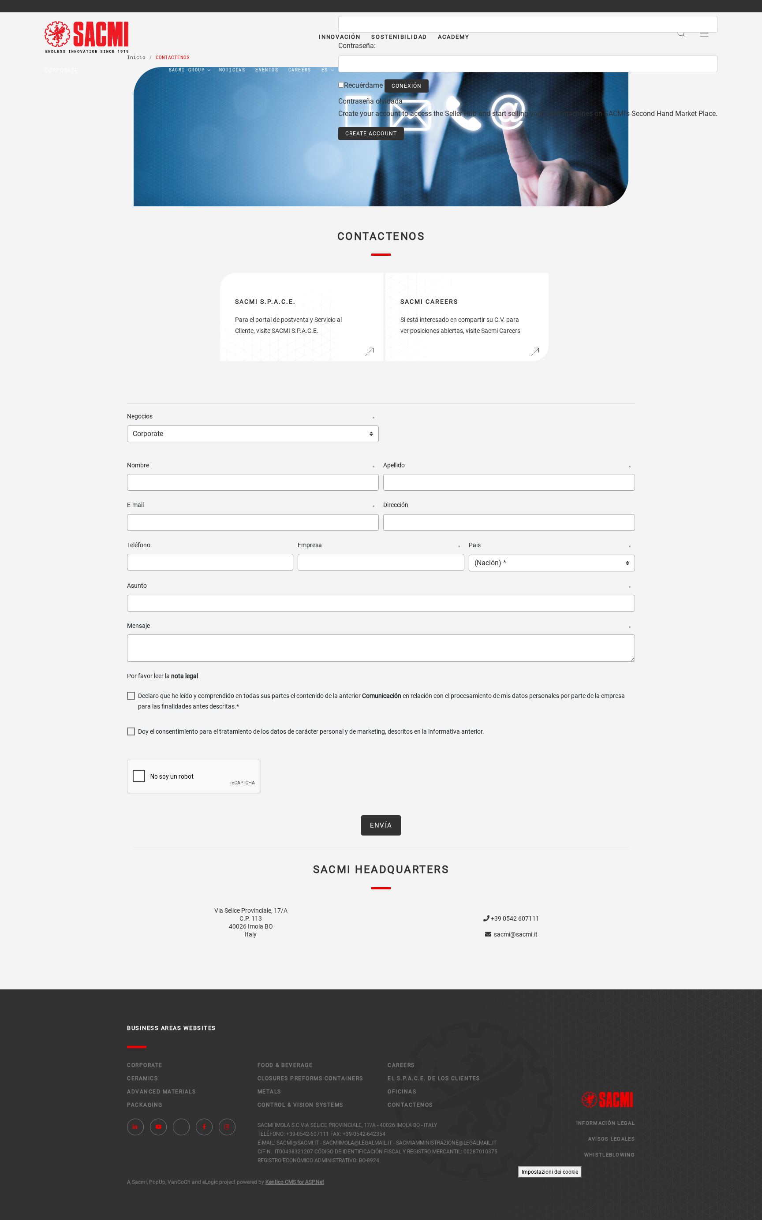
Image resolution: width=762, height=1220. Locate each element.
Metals (269, 1092)
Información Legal (605, 1123)
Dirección (395, 504)
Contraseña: (357, 45)
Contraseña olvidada (370, 101)
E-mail (250, 505)
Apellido (507, 466)
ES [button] (324, 70)
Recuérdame (363, 85)
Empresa (378, 545)
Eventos (266, 70)
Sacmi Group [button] (187, 70)
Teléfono (138, 544)
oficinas (402, 1092)
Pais (550, 545)
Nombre (250, 466)
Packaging (145, 1105)
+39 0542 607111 (514, 918)
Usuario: (351, 6)
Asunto (379, 586)
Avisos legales (611, 1139)
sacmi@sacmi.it (514, 934)
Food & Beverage (285, 1065)
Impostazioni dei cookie (550, 1172)
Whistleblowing (609, 1155)
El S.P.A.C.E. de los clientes (434, 1078)
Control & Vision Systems (301, 1105)
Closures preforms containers (310, 1078)
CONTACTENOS (410, 1105)
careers (299, 70)
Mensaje (379, 626)
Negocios (250, 417)
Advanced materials (161, 1092)
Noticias (232, 70)
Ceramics (142, 1078)
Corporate (145, 1065)
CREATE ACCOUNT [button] (371, 134)
